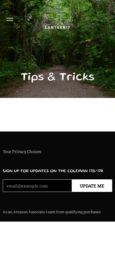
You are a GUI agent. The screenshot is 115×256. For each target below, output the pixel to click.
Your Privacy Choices (22, 151)
